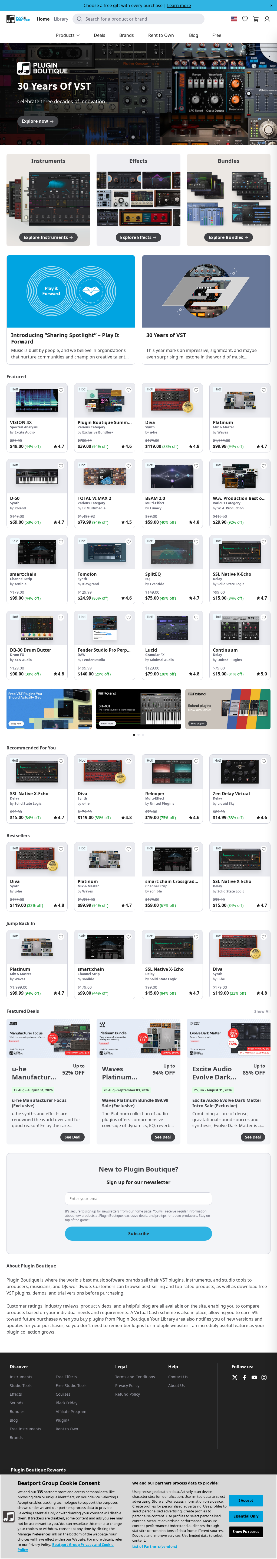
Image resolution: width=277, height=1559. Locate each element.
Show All (262, 1011)
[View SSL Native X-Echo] (240, 552)
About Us (176, 1385)
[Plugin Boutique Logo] (18, 19)
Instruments (21, 1376)
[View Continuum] (240, 628)
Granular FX (154, 654)
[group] (37, 417)
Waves (222, 432)
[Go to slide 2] (133, 137)
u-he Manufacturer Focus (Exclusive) (34, 1073)
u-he (153, 432)
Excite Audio (25, 432)
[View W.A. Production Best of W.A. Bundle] (240, 476)
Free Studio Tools (71, 1385)
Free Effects (66, 1376)
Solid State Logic (230, 584)
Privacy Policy (127, 1385)
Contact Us (178, 1376)
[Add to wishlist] (61, 390)
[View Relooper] (172, 772)
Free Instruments (25, 1428)
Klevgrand (90, 584)
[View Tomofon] (104, 552)
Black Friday (66, 1402)
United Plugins (229, 660)
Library (61, 19)
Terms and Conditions (135, 1376)
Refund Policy (127, 1394)
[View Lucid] (172, 628)
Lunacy (155, 508)
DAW (81, 654)
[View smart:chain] (37, 552)
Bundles (17, 1411)
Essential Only (246, 1516)
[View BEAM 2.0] (172, 476)
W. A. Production (230, 508)
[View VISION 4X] (37, 400)
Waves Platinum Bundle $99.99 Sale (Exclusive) (124, 1073)
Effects (16, 1394)
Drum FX (17, 654)
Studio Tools (21, 1385)
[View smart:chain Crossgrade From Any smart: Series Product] (172, 859)
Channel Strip (21, 579)
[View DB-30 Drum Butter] (37, 628)
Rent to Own (67, 1428)
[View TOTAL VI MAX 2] (104, 476)
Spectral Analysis (24, 427)
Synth (150, 427)
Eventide (157, 584)
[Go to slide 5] (149, 137)
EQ (147, 579)
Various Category (91, 427)
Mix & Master (223, 427)
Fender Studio (93, 660)
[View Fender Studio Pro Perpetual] (104, 628)
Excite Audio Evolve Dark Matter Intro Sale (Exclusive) (212, 1073)
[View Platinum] (240, 400)
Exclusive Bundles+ (97, 432)
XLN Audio (23, 660)
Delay (217, 579)
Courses (63, 1394)
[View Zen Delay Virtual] (240, 772)
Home (43, 19)
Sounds (16, 1402)
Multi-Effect (154, 503)
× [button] (271, 5)
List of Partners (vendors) (154, 1546)
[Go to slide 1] (127, 137)
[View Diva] (172, 400)
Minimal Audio (162, 660)
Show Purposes (246, 1531)
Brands (16, 1437)
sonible (21, 584)
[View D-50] (37, 476)
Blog (14, 1420)
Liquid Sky (226, 803)
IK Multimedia (93, 508)
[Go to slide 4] (144, 137)
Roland (20, 508)
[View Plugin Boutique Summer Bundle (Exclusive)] (104, 400)
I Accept (246, 1500)
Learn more (179, 5)
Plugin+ (63, 1420)
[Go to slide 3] (138, 137)
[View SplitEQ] (172, 552)
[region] (138, 1516)
